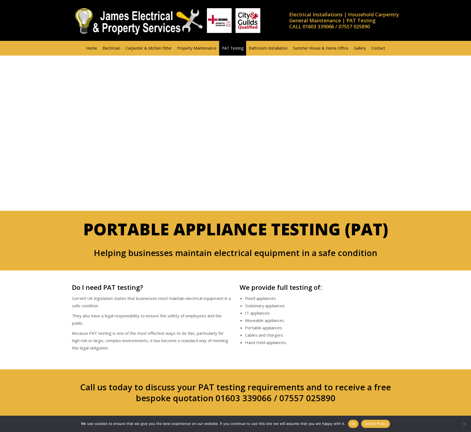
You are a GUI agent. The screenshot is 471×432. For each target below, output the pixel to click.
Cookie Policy (375, 423)
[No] (464, 424)
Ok (353, 423)
